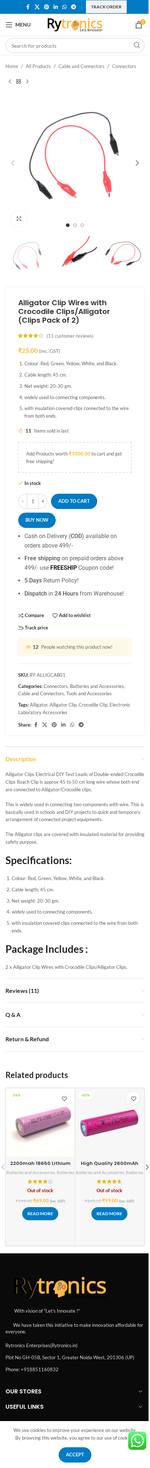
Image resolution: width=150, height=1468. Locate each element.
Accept (75, 1454)
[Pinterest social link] (46, 7)
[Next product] (27, 81)
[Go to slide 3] (82, 225)
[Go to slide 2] (75, 225)
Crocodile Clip (93, 705)
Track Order (106, 6)
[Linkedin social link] (55, 7)
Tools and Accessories (89, 693)
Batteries (65, 1172)
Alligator (38, 705)
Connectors (124, 66)
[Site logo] (75, 24)
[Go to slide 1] (68, 225)
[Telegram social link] (73, 7)
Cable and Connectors (81, 66)
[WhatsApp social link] (64, 7)
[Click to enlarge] (19, 219)
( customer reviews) (70, 336)
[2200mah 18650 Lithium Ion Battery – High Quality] (40, 1123)
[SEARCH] (137, 45)
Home (11, 66)
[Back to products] (18, 81)
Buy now (36, 520)
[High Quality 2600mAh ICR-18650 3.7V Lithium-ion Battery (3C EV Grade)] (109, 1123)
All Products (38, 66)
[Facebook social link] (28, 7)
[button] (12, 163)
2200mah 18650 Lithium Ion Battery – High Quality (40, 1166)
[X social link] (37, 7)
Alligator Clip (63, 705)
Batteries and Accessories (97, 686)
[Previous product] (9, 81)
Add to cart (74, 501)
